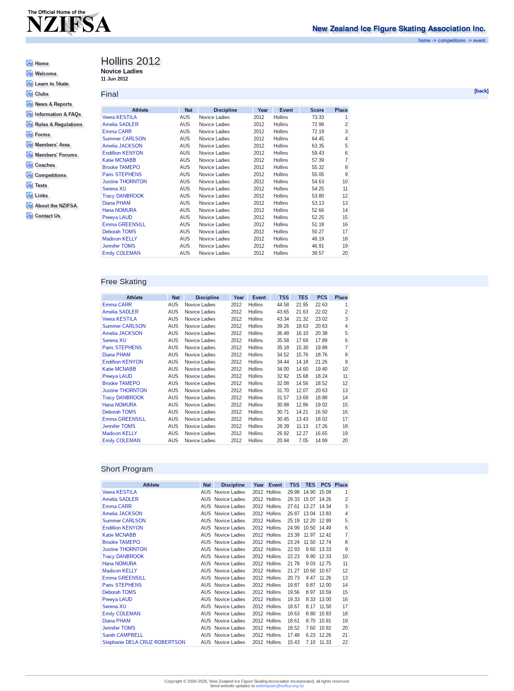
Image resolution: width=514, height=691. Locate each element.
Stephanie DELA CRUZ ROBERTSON (143, 642)
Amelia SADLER (120, 124)
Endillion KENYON (122, 153)
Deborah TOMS (119, 231)
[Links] (58, 191)
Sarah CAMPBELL (122, 635)
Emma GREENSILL (124, 224)
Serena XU (114, 189)
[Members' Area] (58, 140)
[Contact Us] (58, 211)
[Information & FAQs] (58, 109)
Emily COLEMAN (121, 253)
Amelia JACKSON (122, 146)
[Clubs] (58, 89)
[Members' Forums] (58, 150)
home (424, 40)
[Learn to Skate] (58, 79)
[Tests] (58, 180)
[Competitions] (58, 170)
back (481, 91)
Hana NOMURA (119, 210)
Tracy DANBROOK (123, 196)
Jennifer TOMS (118, 246)
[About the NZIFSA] (58, 201)
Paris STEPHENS (122, 174)
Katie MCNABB (119, 160)
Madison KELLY (119, 239)
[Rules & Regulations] (58, 119)
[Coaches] (58, 160)
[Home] (58, 58)
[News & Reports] (58, 99)
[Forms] (58, 130)
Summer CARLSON (124, 139)
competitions (452, 40)
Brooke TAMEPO (121, 167)
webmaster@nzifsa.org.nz (280, 685)
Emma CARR (117, 131)
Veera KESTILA (119, 117)
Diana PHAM (116, 203)
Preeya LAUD (117, 217)
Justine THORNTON (124, 181)
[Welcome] (58, 69)
